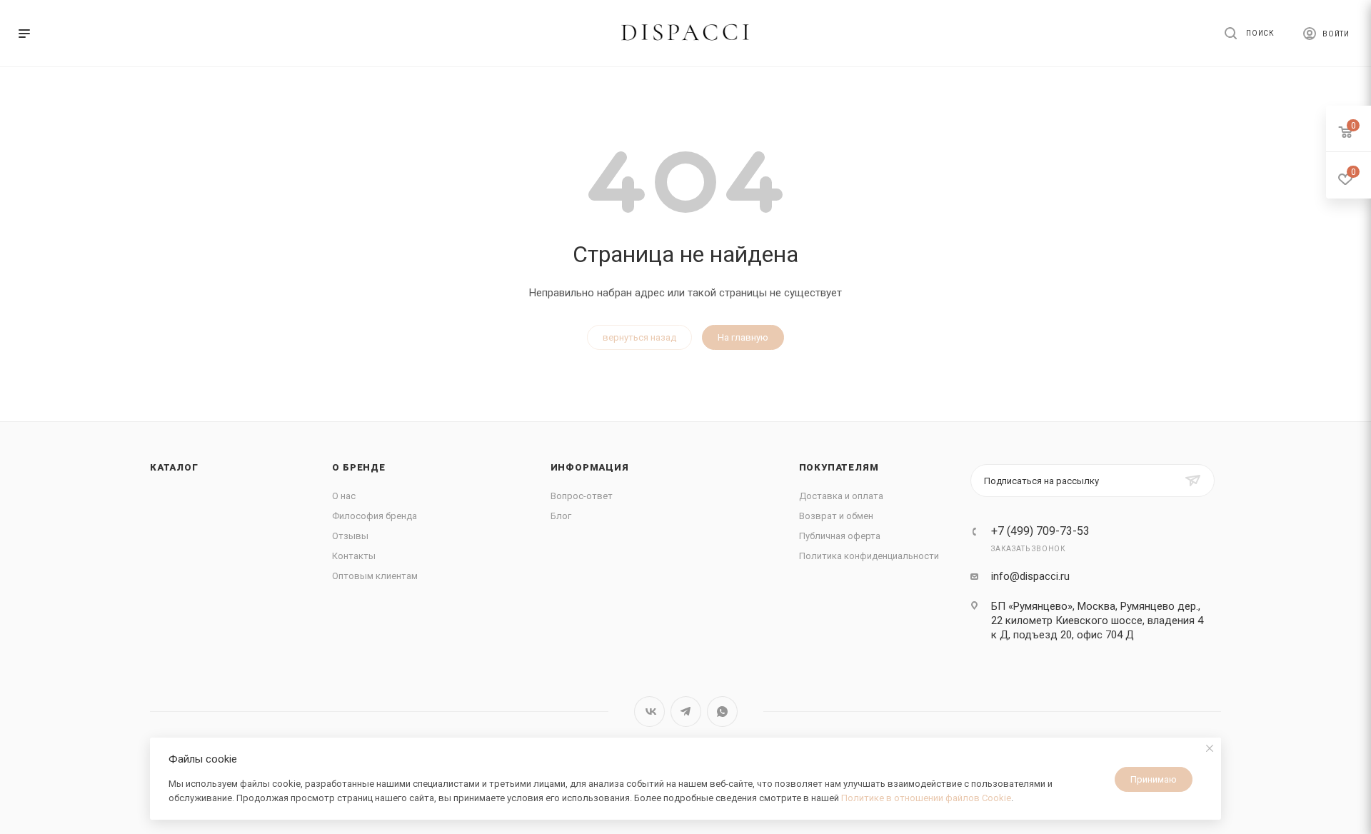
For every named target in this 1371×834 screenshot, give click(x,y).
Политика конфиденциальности (869, 556)
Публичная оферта (839, 536)
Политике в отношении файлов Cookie (926, 798)
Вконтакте (649, 711)
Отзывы (350, 536)
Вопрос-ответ (582, 496)
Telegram (686, 711)
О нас (344, 496)
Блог (561, 516)
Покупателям (839, 467)
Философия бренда (374, 516)
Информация (590, 467)
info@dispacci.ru (1030, 576)
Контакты (354, 556)
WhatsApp (722, 711)
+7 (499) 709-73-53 (1040, 531)
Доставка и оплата (841, 496)
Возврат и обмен (836, 516)
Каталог (174, 467)
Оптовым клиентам (375, 576)
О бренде (358, 467)
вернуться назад (639, 337)
